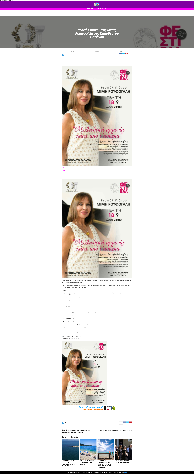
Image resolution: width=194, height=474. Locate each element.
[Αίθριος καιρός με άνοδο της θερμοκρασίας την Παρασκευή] (70, 449)
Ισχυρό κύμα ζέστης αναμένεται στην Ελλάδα (87, 462)
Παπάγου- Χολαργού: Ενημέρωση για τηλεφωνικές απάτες (115, 430)
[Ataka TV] (97, 4)
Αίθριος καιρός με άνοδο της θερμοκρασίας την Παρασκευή (68, 463)
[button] (123, 8)
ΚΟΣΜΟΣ (99, 8)
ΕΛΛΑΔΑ (93, 8)
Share (64, 167)
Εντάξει (126, 472)
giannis (66, 54)
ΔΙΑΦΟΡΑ (104, 8)
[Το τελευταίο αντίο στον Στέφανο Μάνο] (123, 449)
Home (88, 8)
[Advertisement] (97, 13)
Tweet (64, 170)
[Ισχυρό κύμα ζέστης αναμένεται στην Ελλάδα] (88, 449)
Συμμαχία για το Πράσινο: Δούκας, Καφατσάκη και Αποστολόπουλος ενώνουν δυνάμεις (76, 431)
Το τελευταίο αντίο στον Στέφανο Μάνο (122, 461)
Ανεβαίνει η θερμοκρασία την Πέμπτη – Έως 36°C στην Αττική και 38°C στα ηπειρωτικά (105, 464)
